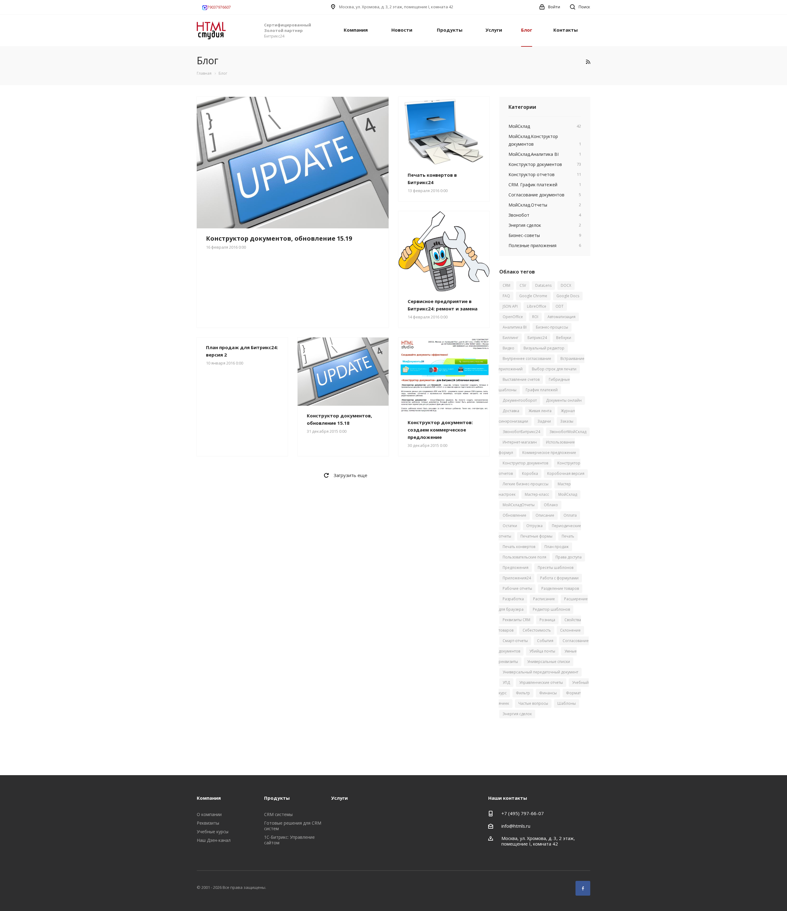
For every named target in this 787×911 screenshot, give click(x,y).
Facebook (582, 888)
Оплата (570, 515)
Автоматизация (561, 316)
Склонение (570, 630)
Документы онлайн (564, 400)
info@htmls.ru (515, 826)
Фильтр (523, 693)
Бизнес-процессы (552, 327)
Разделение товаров (560, 588)
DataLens (543, 285)
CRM (506, 285)
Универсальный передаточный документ (540, 672)
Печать (568, 536)
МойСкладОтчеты (519, 504)
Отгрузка (534, 525)
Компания (356, 30)
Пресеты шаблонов (555, 567)
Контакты (565, 30)
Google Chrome (533, 295)
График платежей (542, 389)
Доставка (511, 410)
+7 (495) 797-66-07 (522, 813)
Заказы (566, 421)
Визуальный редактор (544, 348)
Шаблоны (566, 703)
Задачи (544, 421)
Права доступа (569, 557)
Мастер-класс (537, 494)
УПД (506, 682)
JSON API (510, 306)
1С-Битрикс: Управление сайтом (289, 840)
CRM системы (278, 814)
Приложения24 (517, 578)
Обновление (514, 515)
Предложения (515, 567)
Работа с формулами (559, 578)
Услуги (493, 30)
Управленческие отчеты (541, 682)
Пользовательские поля (524, 557)
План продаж (556, 546)
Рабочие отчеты (517, 588)
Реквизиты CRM (516, 619)
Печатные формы (536, 536)
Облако (551, 504)
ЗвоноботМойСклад (567, 431)
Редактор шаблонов (551, 609)
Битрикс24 (537, 337)
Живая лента (540, 410)
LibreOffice (536, 306)
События (545, 640)
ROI (535, 316)
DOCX (566, 285)
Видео (508, 348)
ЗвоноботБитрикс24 (521, 431)
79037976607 (219, 7)
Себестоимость (537, 630)
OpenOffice (513, 316)
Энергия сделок (517, 713)
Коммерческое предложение (549, 452)
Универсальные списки (548, 661)
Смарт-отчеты (515, 640)
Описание (545, 515)
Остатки (510, 525)
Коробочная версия (565, 473)
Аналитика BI (515, 327)
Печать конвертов (519, 546)
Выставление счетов (521, 379)
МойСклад (567, 494)
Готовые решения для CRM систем (292, 825)
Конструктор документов (525, 463)
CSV (523, 285)
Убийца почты (542, 651)
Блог (526, 30)
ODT (560, 306)
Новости (401, 30)
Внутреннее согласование (527, 358)
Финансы (548, 693)
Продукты (449, 30)
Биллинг (510, 337)
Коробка (530, 473)
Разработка (513, 598)
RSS (588, 61)
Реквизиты (208, 823)
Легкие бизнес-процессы (525, 484)
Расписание (544, 598)
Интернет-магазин (520, 442)
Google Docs (567, 295)
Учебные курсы (212, 831)
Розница (547, 619)
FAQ (506, 295)
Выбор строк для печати (554, 369)
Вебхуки (563, 337)
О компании (209, 814)
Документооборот (520, 400)
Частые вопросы (533, 703)
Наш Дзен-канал (214, 840)
